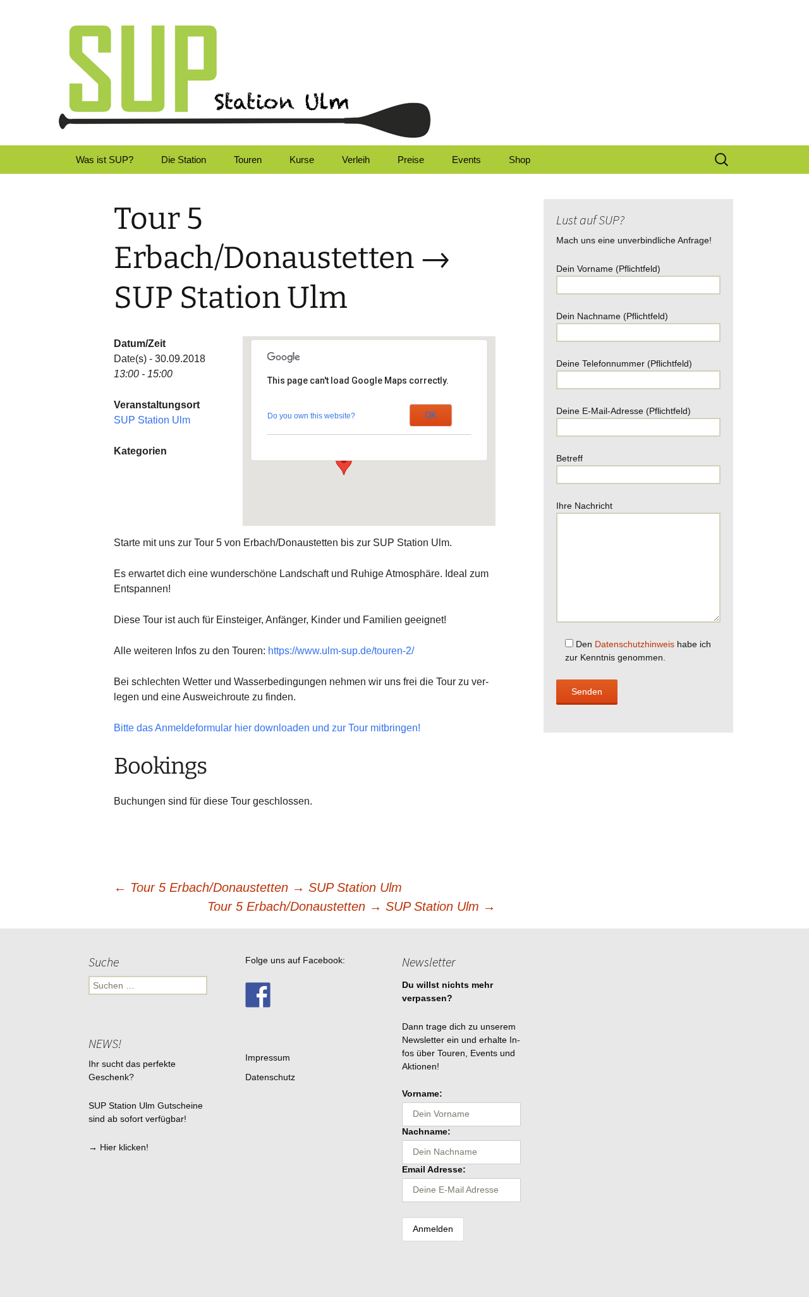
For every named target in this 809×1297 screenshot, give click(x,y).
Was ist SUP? (104, 159)
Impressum (267, 1057)
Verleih (356, 159)
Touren (248, 159)
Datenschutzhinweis (634, 644)
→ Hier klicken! (118, 1147)
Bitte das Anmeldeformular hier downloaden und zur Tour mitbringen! (267, 727)
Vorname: (422, 1093)
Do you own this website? (311, 415)
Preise (411, 159)
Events (466, 159)
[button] (344, 463)
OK (430, 415)
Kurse (301, 159)
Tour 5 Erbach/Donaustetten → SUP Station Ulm (258, 887)
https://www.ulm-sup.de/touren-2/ (341, 650)
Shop (519, 159)
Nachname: (426, 1131)
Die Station (183, 159)
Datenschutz (270, 1077)
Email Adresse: (434, 1169)
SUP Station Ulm (152, 420)
